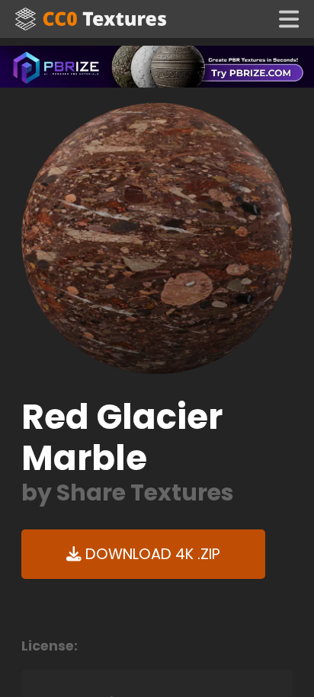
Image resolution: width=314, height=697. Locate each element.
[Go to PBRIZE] (157, 66)
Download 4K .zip (151, 554)
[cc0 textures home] (90, 19)
